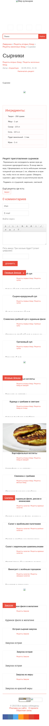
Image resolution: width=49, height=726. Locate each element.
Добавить (10, 264)
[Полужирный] (5, 226)
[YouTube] (36, 717)
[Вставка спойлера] (18, 229)
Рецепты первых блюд (24, 278)
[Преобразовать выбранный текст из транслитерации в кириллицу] (14, 229)
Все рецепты (20, 27)
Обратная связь (24, 710)
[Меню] (10, 27)
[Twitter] (15, 717)
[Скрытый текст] (5, 229)
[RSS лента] (26, 717)
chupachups (14, 68)
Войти (38, 27)
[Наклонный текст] (9, 226)
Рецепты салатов (22, 506)
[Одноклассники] (21, 717)
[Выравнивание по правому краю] (31, 226)
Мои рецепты (29, 27)
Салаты (9, 497)
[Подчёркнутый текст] (13, 226)
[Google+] (31, 717)
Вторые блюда (13, 378)
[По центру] (27, 226)
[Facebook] (5, 717)
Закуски (9, 605)
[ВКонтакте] (10, 717)
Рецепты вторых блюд (12, 62)
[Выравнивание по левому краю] (22, 226)
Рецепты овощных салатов (26, 575)
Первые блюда (13, 272)
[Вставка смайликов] (36, 226)
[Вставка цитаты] (10, 229)
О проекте (33, 708)
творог (7, 192)
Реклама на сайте (18, 708)
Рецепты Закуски (22, 611)
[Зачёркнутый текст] (17, 226)
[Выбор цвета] (41, 226)
